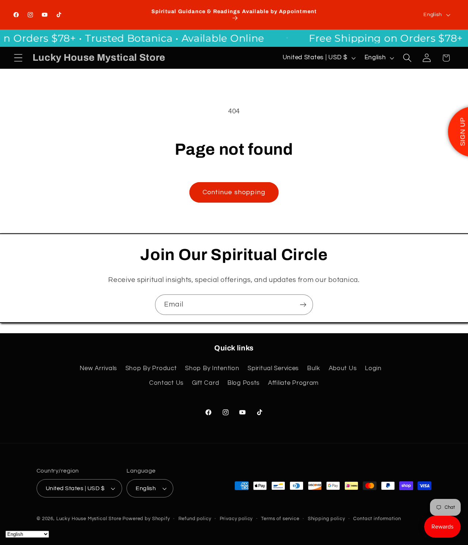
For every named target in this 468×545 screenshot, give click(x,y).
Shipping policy (326, 518)
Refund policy (194, 518)
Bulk (313, 368)
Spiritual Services (273, 368)
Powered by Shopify (146, 518)
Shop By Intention (212, 368)
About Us (343, 368)
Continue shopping (234, 192)
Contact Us (166, 383)
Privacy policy (236, 518)
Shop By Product (151, 368)
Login (373, 368)
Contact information (377, 518)
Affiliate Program (293, 383)
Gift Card (205, 383)
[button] (18, 58)
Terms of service (280, 518)
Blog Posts (243, 383)
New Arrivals (98, 368)
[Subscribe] (303, 304)
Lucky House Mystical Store (88, 518)
